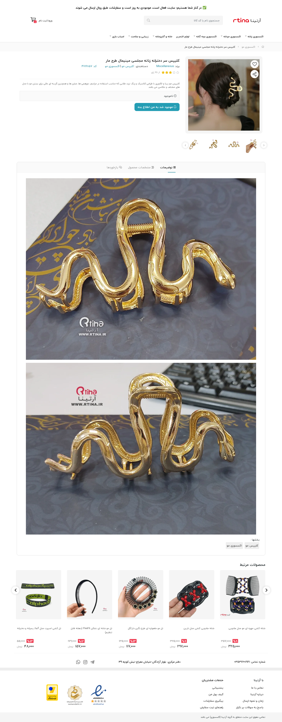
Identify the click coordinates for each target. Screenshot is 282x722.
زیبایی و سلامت (139, 36)
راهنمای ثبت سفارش (211, 707)
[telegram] (92, 662)
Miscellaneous (165, 66)
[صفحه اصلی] (262, 47)
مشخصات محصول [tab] (140, 167)
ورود (50, 20)
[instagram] (85, 662)
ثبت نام (43, 20)
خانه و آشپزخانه (163, 36)
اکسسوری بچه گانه (206, 36)
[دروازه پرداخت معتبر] (52, 692)
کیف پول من (216, 694)
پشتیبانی (217, 687)
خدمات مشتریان (212, 680)
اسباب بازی (118, 36)
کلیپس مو (128, 66)
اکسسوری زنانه (255, 36)
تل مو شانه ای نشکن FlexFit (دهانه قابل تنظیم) (91, 630)
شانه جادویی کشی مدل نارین (199, 628)
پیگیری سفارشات (213, 700)
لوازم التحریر (182, 36)
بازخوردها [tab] (113, 167)
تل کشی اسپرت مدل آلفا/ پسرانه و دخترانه (39, 628)
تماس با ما (257, 687)
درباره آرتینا (256, 694)
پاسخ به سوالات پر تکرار (249, 707)
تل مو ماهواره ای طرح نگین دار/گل (145, 628)
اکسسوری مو (248, 47)
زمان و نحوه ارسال (253, 700)
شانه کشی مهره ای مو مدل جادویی (246, 628)
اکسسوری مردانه (232, 36)
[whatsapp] (78, 662)
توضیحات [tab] (166, 167)
